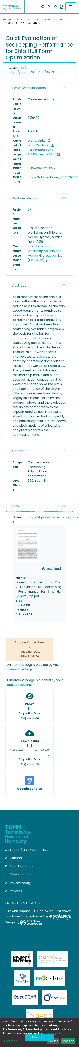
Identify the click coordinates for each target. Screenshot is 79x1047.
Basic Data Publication (29, 88)
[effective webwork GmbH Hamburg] (31, 922)
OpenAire (54, 997)
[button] (61, 7)
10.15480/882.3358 (41, 168)
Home (7, 19)
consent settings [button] (19, 669)
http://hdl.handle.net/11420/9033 (52, 177)
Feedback (39, 1037)
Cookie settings (21, 874)
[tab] (39, 88)
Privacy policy (20, 883)
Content (18, 451)
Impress (16, 891)
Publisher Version (25, 198)
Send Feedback (21, 866)
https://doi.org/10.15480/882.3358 (34, 72)
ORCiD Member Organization (52, 959)
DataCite (22, 978)
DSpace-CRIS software (36, 911)
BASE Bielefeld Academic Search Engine (39, 1016)
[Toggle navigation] (70, 6)
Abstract (19, 285)
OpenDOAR (25, 997)
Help (49, 6)
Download (53, 568)
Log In (55, 6)
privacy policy (54, 1033)
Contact (16, 858)
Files (15, 506)
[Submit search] (43, 6)
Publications (28, 19)
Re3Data (49, 978)
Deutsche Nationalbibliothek (22, 959)
